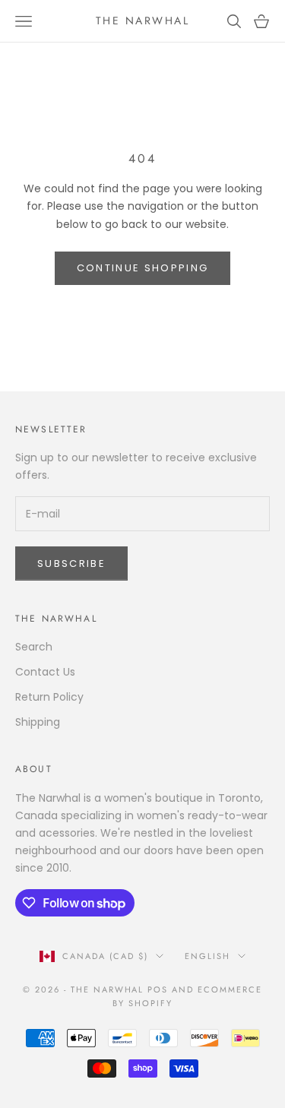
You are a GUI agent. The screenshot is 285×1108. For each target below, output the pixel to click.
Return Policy (49, 696)
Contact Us (45, 671)
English (207, 956)
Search (33, 646)
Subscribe (71, 563)
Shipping (37, 722)
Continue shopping (143, 268)
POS (157, 989)
